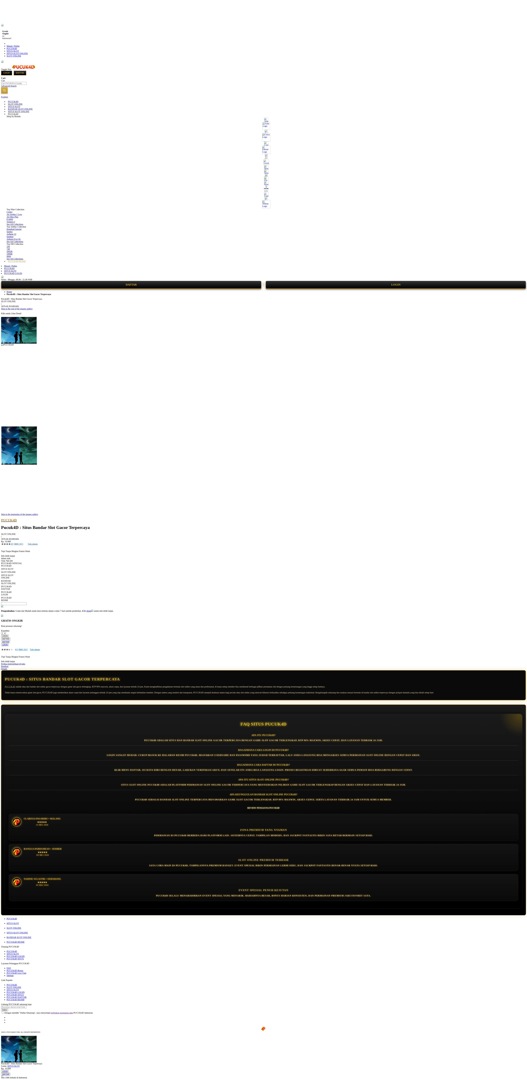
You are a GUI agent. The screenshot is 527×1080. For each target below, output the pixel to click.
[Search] (4, 90)
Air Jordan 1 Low (14, 214)
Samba (9, 232)
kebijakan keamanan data (62, 1013)
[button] (7, 432)
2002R (9, 251)
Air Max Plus (12, 217)
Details (4, 669)
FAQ (9, 968)
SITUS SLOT (13, 51)
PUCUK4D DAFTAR (16, 997)
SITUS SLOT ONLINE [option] (7, 576)
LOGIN (395, 284)
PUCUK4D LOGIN (13, 273)
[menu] (263, 181)
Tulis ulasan (33, 544)
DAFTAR (131, 284)
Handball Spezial (14, 229)
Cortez (9, 212)
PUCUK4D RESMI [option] (6, 599)
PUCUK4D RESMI (15, 942)
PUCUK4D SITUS (15, 959)
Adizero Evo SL (14, 239)
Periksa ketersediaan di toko (13, 664)
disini (88, 611)
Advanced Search (8, 86)
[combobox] (13, 83)
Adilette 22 (11, 234)
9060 (9, 256)
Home (9, 292)
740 (8, 249)
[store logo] (23, 69)
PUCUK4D (12, 48)
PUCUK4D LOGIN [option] (6, 593)
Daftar (20, 73)
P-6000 (10, 219)
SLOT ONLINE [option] (8, 572)
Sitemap (10, 975)
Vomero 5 (11, 222)
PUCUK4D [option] (6, 566)
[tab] (263, 97)
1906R (9, 254)
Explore (4, 97)
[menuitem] (13, 101)
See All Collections (15, 224)
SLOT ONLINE (14, 56)
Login (6, 73)
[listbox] (103, 583)
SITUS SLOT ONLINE (17, 53)
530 (8, 246)
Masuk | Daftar (13, 46)
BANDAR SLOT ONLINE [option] (8, 582)
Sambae (10, 236)
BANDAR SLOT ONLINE (19, 937)
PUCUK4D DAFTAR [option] (6, 587)
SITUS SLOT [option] (7, 569)
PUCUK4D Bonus (15, 970)
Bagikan (4, 666)
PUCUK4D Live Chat (16, 973)
